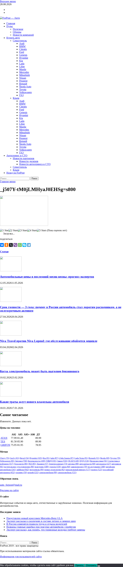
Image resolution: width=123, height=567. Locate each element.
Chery (4, 458)
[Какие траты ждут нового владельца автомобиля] (11, 395)
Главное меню (8, 181)
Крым (16, 98)
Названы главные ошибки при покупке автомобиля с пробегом (41, 527)
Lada (21, 63)
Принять (79, 565)
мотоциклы (37, 469)
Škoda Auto (25, 86)
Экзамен (42, 464)
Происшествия (98, 461)
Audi (21, 43)
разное (96, 469)
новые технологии (54, 469)
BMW (22, 46)
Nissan (22, 78)
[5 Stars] (41, 230)
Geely (14, 458)
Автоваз (21, 461)
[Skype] (24, 245)
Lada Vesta (81, 458)
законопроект (79, 467)
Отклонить (91, 565)
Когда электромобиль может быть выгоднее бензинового (39, 371)
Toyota (22, 89)
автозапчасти (87, 464)
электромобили (48, 472)
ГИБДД (51, 461)
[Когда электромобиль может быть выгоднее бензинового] (11, 365)
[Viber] (15, 245)
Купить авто (13, 37)
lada (54, 458)
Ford (21, 52)
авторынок (103, 464)
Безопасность (36, 461)
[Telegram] (29, 245)
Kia (21, 60)
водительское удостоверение (19, 467)
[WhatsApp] (20, 245)
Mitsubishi (24, 75)
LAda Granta (66, 458)
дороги (55, 467)
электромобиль (67, 472)
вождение (42, 467)
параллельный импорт (78, 469)
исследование (96, 467)
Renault (23, 83)
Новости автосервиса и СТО (35, 164)
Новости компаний (23, 35)
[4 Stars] (32, 230)
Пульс (9, 26)
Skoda (105, 458)
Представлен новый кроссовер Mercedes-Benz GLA (34, 518)
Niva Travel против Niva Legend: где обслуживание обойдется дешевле (48, 341)
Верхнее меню (8, 1)
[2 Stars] (13, 230)
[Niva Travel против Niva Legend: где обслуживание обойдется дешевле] (11, 334)
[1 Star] (4, 230)
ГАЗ (21, 95)
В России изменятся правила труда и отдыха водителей (36, 524)
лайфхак (22, 469)
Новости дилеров (28, 161)
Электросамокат (58, 464)
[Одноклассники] (6, 245)
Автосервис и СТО (16, 155)
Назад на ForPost (15, 172)
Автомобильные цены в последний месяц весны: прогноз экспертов (47, 276)
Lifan (22, 66)
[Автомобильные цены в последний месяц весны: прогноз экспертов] (11, 270)
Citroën (23, 49)
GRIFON (5, 445)
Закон (62, 461)
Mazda (22, 69)
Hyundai (23, 57)
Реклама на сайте (9, 490)
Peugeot (23, 80)
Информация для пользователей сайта (21, 556)
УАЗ (32, 464)
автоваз (73, 464)
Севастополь (20, 40)
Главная (10, 23)
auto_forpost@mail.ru (11, 485)
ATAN (3, 438)
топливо (21, 472)
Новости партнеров (23, 158)
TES (2, 441)
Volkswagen (25, 92)
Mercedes (24, 72)
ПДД (84, 461)
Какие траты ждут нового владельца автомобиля (34, 401)
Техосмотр (21, 464)
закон (66, 467)
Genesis (23, 55)
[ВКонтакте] (2, 245)
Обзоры (17, 32)
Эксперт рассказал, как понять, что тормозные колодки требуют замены (45, 529)
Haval (24, 458)
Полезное (18, 29)
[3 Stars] (22, 230)
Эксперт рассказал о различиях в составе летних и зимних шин (41, 521)
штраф (33, 472)
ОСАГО (73, 461)
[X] (11, 245)
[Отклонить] (99, 566)
